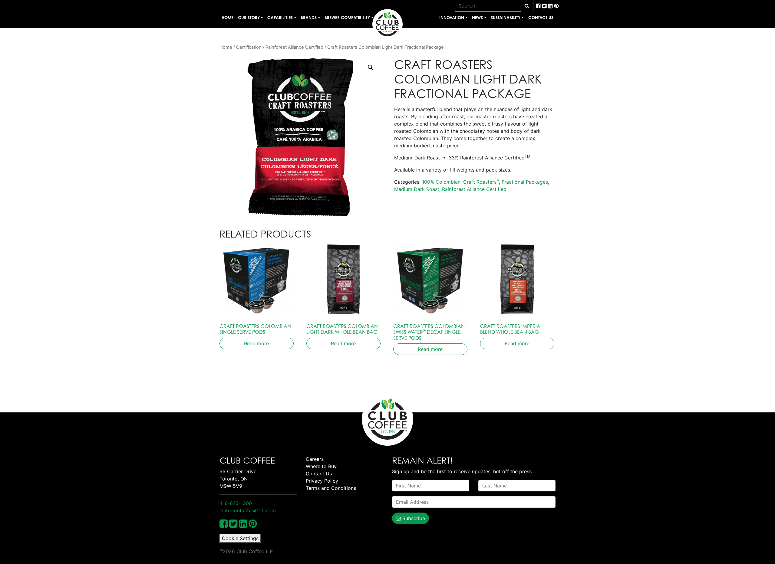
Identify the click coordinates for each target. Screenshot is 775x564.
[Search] (527, 5)
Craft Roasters (481, 182)
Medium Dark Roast (416, 189)
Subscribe (413, 518)
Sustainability (505, 17)
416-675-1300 (235, 503)
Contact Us (540, 17)
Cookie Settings (240, 538)
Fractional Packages (525, 182)
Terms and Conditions (331, 488)
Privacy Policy (322, 481)
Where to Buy (321, 466)
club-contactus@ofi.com (247, 510)
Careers (315, 459)
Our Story (249, 17)
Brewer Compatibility (347, 17)
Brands (309, 17)
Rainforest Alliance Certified (294, 47)
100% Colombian (441, 182)
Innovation (451, 17)
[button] (370, 67)
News (477, 17)
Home (227, 17)
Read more (256, 343)
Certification (249, 47)
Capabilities (280, 17)
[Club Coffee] (387, 24)
